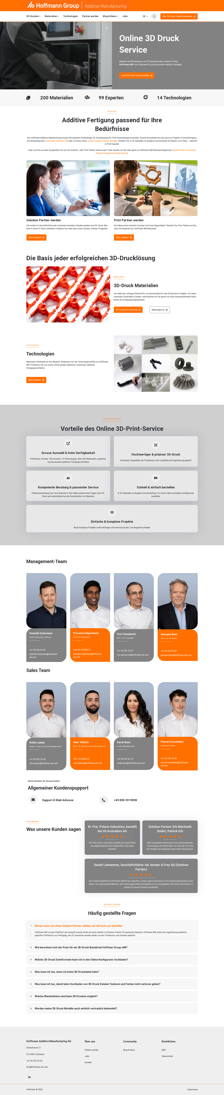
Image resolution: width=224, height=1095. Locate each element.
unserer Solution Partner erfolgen (103, 141)
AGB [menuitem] (164, 1050)
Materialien (52, 16)
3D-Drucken (33, 16)
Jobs (125, 16)
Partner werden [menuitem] (92, 1050)
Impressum (192, 1089)
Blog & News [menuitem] (129, 1050)
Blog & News (110, 16)
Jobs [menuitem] (87, 1056)
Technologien (70, 16)
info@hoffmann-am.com (37, 1067)
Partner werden (90, 16)
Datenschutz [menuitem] (167, 1056)
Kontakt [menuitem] (88, 1062)
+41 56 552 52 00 (34, 1061)
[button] (112, 926)
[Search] (154, 16)
